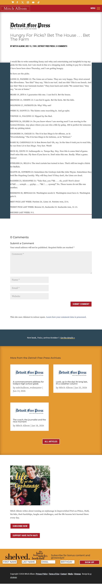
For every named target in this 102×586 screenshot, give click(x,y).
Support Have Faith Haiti (25, 535)
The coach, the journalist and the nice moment (29, 420)
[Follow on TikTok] (38, 2)
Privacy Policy (42, 574)
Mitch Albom (18, 46)
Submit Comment (81, 304)
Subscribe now (20, 526)
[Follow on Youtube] (33, 2)
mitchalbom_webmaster (29, 387)
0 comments (61, 46)
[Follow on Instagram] (28, 2)
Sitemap (77, 574)
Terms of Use (54, 574)
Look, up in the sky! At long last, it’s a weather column (72, 382)
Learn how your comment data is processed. (66, 317)
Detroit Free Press (46, 46)
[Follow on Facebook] (17, 2)
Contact (64, 574)
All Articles (51, 441)
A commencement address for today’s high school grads (28, 382)
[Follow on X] (22, 2)
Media (70, 574)
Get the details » (67, 338)
